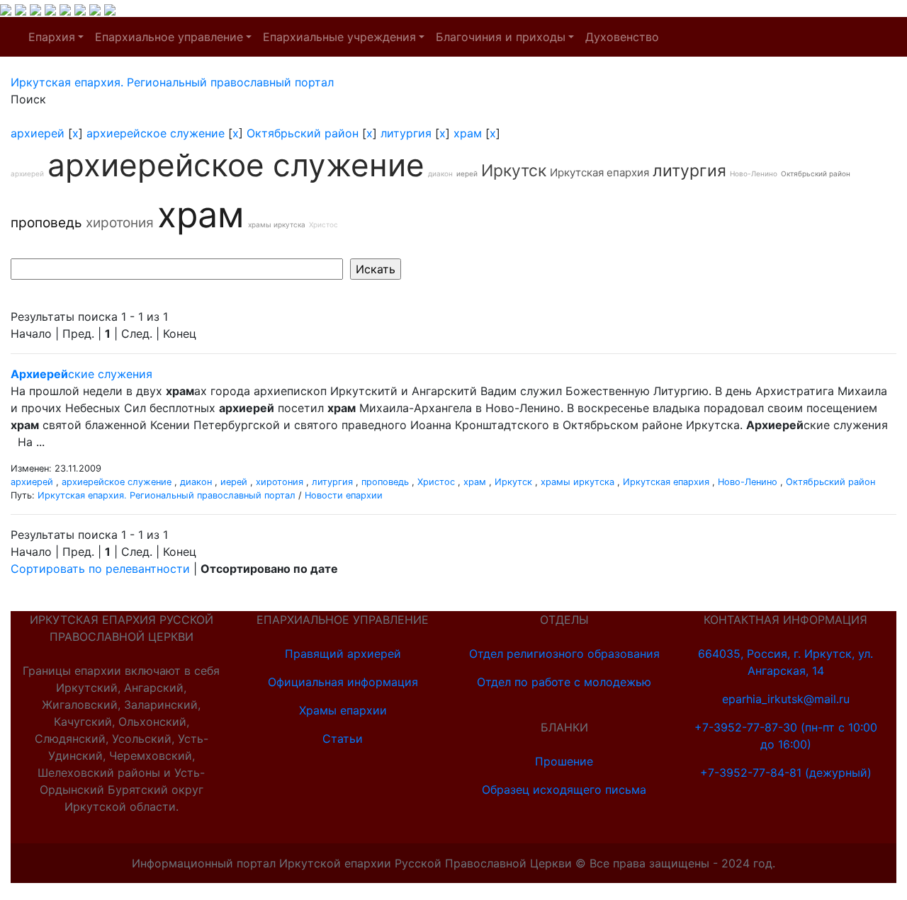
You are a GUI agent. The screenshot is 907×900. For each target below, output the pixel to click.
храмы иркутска (276, 224)
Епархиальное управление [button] (169, 37)
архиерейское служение (155, 133)
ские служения (81, 374)
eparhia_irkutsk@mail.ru (786, 699)
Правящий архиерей (343, 653)
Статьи (342, 738)
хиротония (120, 223)
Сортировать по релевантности (100, 569)
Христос (323, 224)
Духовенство (622, 37)
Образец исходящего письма (564, 789)
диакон (440, 173)
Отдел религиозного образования (564, 653)
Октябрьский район (303, 133)
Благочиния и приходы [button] (500, 37)
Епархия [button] (51, 37)
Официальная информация (343, 682)
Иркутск (513, 171)
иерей (467, 173)
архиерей (37, 133)
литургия (406, 133)
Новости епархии (344, 495)
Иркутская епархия (599, 172)
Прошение (564, 761)
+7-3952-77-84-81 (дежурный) (786, 772)
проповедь (46, 223)
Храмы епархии (343, 710)
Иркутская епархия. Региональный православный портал (166, 495)
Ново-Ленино (753, 173)
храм (468, 133)
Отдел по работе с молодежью (564, 682)
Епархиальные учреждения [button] (339, 37)
